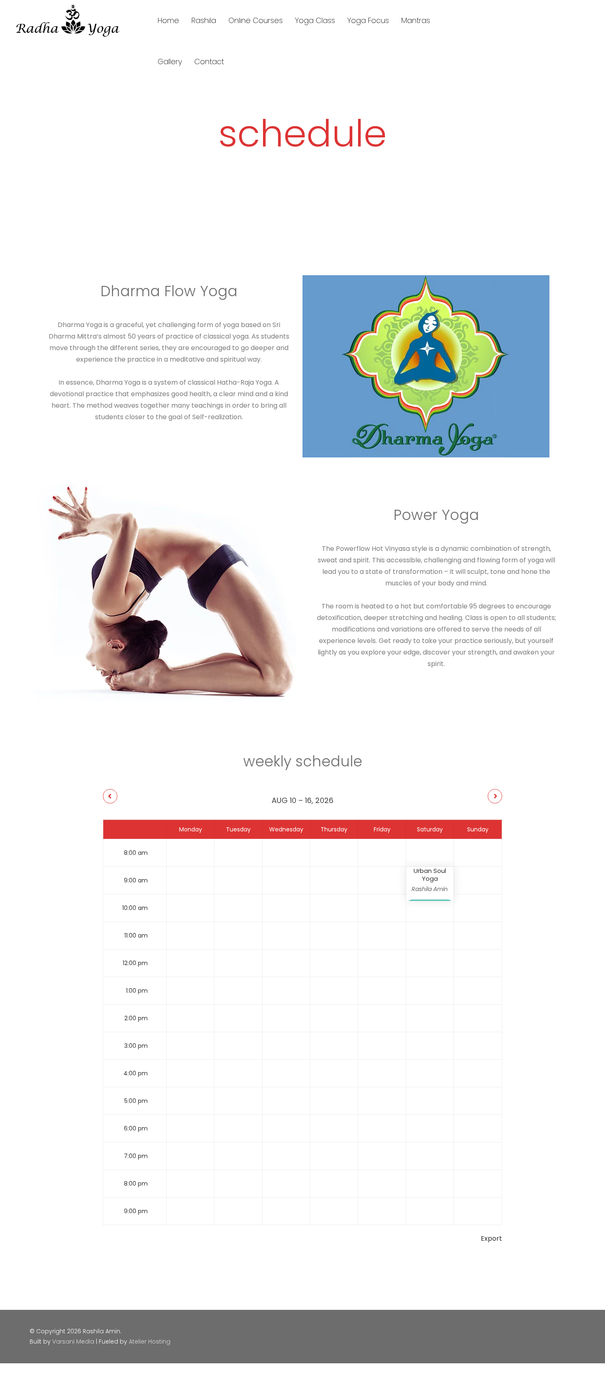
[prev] (110, 796)
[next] (495, 796)
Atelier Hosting (149, 1341)
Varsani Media (73, 1341)
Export (491, 1238)
